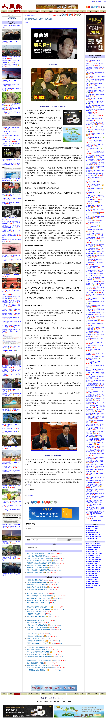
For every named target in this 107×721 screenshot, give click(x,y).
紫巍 (90, 583)
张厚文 (98, 532)
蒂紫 (95, 561)
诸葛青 (97, 583)
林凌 (87, 585)
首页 (4, 11)
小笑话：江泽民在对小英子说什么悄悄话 (45, 560)
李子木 (92, 538)
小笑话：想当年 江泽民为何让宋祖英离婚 (46, 558)
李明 (90, 530)
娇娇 (87, 587)
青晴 (98, 569)
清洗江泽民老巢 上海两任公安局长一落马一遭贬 (46, 563)
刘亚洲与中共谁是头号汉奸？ (40, 580)
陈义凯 (99, 559)
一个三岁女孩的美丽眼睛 (40, 611)
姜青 (90, 571)
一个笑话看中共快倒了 (39, 614)
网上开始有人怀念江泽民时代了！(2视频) (44, 553)
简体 (93, 1)
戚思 (96, 575)
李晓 (91, 581)
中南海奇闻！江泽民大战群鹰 (42, 572)
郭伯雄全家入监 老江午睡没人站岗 (43, 565)
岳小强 (98, 534)
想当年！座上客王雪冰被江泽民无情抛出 (44, 570)
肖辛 (95, 538)
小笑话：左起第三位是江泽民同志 (42, 556)
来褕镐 (96, 553)
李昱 (87, 532)
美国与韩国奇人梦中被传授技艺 (43, 665)
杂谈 (102, 11)
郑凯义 (91, 534)
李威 (96, 573)
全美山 (99, 545)
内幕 (17, 11)
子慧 (94, 585)
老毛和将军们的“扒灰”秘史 (41, 620)
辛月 (94, 555)
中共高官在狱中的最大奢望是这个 (44, 670)
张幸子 (95, 545)
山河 (87, 549)
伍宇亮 (97, 530)
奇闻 (43, 11)
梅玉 (93, 587)
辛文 (90, 528)
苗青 (87, 567)
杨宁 (90, 549)
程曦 (87, 530)
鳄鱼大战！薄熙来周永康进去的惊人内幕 (45, 607)
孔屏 (97, 526)
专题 (76, 11)
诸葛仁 (88, 581)
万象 (56, 11)
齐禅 (96, 579)
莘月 (94, 557)
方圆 (98, 551)
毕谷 (87, 561)
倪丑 (87, 583)
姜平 (26, 22)
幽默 (30, 11)
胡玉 (87, 555)
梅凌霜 (88, 526)
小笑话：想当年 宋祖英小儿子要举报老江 (46, 667)
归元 (98, 547)
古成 (90, 543)
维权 (89, 11)
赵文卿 (88, 569)
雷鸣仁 (91, 547)
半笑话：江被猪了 (38, 638)
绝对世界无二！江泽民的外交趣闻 (43, 567)
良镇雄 (92, 559)
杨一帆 (94, 532)
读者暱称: (28, 540)
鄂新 (87, 573)
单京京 (91, 585)
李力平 (99, 567)
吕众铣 (98, 557)
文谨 (93, 528)
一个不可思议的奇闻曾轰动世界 (43, 649)
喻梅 (87, 577)
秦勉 (87, 543)
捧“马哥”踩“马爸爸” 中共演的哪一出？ (43, 589)
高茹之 (95, 567)
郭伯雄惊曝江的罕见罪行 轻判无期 (42, 584)
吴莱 (87, 579)
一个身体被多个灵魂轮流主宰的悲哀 (44, 625)
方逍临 (88, 538)
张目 (97, 577)
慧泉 (96, 563)
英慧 (87, 563)
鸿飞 (100, 565)
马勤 (90, 579)
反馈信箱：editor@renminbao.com (53, 698)
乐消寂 (91, 555)
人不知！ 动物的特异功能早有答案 (43, 582)
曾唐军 (100, 553)
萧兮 (90, 532)
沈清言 (97, 528)
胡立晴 (99, 536)
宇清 (93, 563)
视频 (96, 11)
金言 (95, 559)
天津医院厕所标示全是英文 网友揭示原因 (45, 598)
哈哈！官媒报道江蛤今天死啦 (42, 663)
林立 (94, 581)
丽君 (91, 526)
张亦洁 (96, 565)
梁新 (97, 581)
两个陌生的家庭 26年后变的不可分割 (44, 643)
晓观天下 (91, 561)
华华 (93, 575)
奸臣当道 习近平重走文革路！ (41, 593)
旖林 (90, 575)
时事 (24, 11)
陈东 (90, 577)
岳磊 (93, 573)
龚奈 (94, 534)
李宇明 (98, 555)
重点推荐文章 (12, 22)
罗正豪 (91, 545)
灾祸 (50, 11)
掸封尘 (88, 551)
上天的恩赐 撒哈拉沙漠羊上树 (43, 641)
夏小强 (91, 567)
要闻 (11, 11)
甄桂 (98, 561)
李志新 (88, 557)
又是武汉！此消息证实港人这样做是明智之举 (46, 596)
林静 (87, 536)
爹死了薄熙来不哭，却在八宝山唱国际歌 (45, 609)
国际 (37, 11)
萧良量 (94, 571)
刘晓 (87, 528)
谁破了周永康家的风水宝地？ (41, 603)
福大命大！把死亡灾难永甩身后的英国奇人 (46, 660)
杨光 (87, 545)
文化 (70, 11)
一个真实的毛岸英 (39, 633)
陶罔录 (88, 565)
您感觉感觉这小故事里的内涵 (41, 647)
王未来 (92, 553)
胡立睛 (88, 553)
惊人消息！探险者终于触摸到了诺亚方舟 (45, 656)
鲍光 (87, 571)
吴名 (87, 534)
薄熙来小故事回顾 (38, 622)
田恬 (87, 575)
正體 (96, 1)
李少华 (98, 585)
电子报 (104, 1)
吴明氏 (92, 551)
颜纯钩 (95, 547)
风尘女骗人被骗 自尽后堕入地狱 (43, 616)
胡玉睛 (95, 536)
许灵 (93, 583)
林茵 (95, 551)
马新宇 (98, 543)
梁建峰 (91, 536)
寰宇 (83, 11)
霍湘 (90, 587)
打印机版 (30, 495)
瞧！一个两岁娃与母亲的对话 (41, 600)
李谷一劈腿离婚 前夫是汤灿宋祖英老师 (45, 652)
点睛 (90, 563)
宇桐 (91, 557)
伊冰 (93, 579)
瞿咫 (90, 573)
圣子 (93, 549)
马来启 (94, 543)
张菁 (87, 547)
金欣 (94, 526)
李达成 (95, 569)
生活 (63, 11)
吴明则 (92, 565)
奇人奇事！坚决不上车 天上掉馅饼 (43, 654)
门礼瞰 (98, 571)
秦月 (96, 549)
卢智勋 (88, 559)
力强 (93, 530)
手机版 (99, 1)
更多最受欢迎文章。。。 (98, 520)
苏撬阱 (94, 577)
